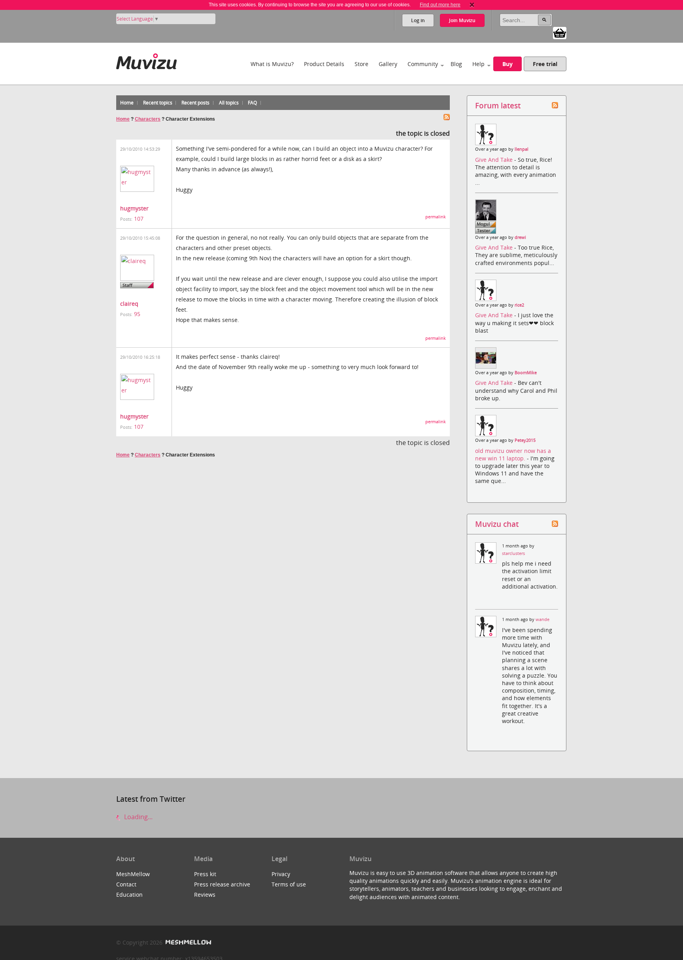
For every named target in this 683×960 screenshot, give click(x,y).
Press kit (205, 874)
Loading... (138, 816)
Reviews (204, 894)
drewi (520, 237)
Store (361, 64)
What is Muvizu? (272, 64)
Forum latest (498, 105)
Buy (507, 64)
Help (478, 64)
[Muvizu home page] (146, 59)
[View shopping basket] (559, 32)
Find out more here (440, 5)
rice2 (519, 305)
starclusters (513, 553)
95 (137, 314)
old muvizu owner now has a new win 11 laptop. (513, 454)
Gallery (388, 64)
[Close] (472, 5)
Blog (456, 64)
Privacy (281, 874)
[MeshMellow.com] (187, 942)
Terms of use (289, 884)
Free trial (545, 64)
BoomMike (526, 372)
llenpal (521, 149)
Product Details (324, 64)
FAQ (252, 102)
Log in (418, 20)
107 (138, 218)
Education (129, 894)
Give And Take (494, 159)
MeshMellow (133, 874)
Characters (147, 119)
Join (462, 20)
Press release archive (222, 884)
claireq (129, 303)
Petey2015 (525, 440)
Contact (126, 884)
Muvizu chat (497, 524)
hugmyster (134, 208)
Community (423, 64)
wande (542, 619)
